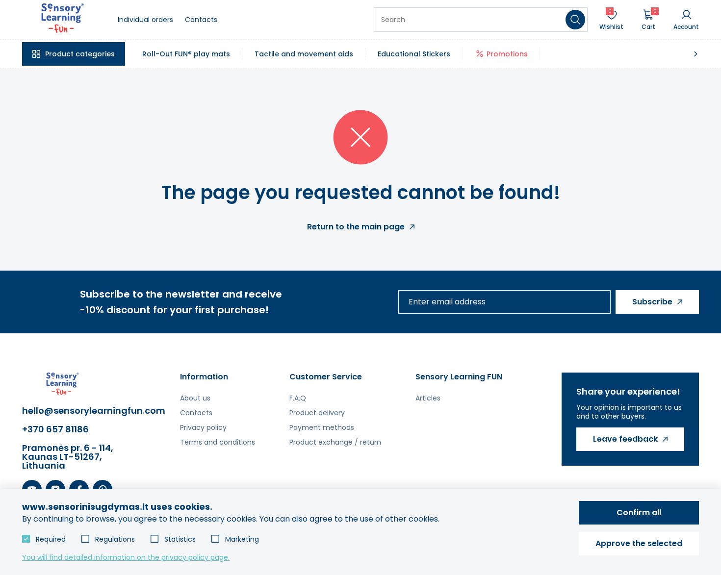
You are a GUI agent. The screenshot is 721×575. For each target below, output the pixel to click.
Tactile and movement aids (304, 54)
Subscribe (652, 301)
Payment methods (321, 427)
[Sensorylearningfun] (62, 19)
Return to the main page (356, 227)
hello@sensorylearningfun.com (71, 410)
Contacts (201, 19)
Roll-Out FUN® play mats (186, 54)
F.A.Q (297, 398)
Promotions (507, 54)
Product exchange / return (335, 442)
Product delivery (317, 413)
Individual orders (145, 19)
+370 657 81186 (55, 429)
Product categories (80, 54)
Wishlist (611, 19)
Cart (649, 19)
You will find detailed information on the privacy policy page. (126, 557)
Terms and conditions (217, 442)
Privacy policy (203, 427)
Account (686, 26)
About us (195, 398)
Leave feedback (625, 439)
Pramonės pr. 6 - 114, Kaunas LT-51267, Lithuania (67, 457)
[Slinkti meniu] (695, 54)
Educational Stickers (414, 54)
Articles (427, 398)
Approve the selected (638, 543)
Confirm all (639, 512)
